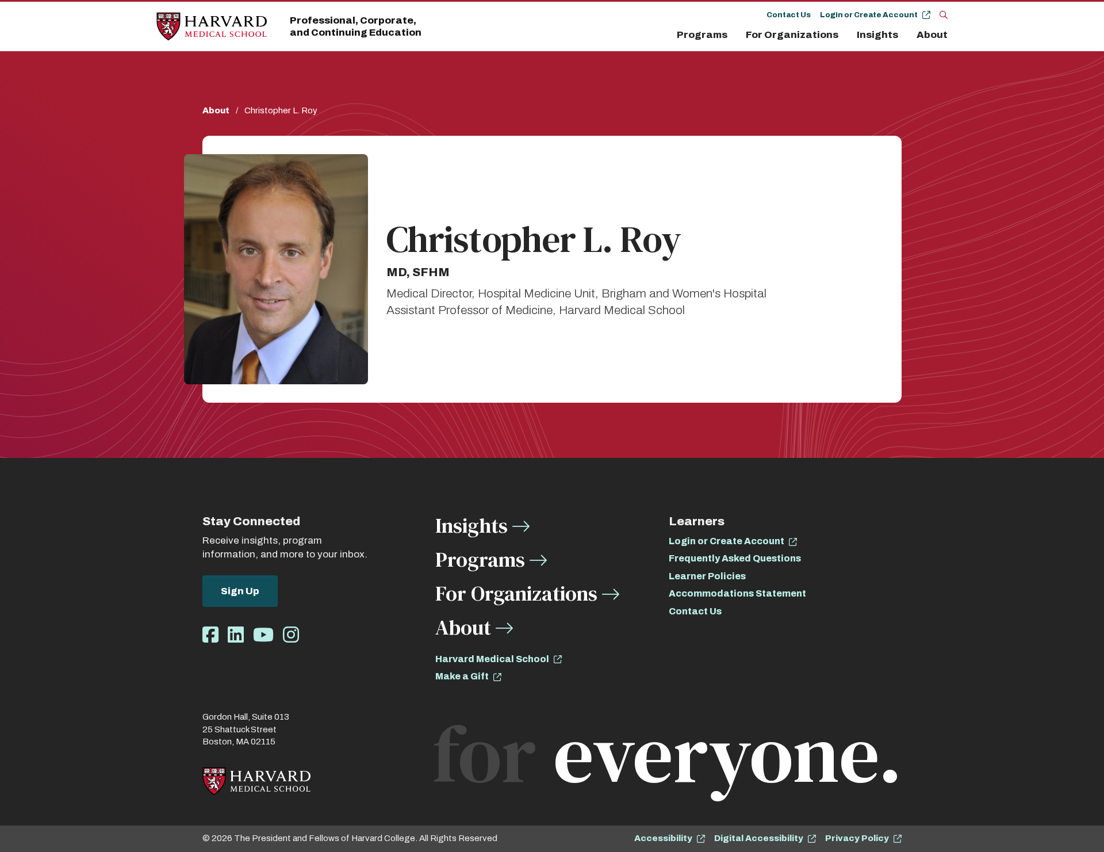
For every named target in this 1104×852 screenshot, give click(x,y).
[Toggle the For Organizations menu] (845, 35)
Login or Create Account (869, 15)
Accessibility (663, 838)
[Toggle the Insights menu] (905, 35)
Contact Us (788, 15)
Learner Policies (707, 576)
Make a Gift (462, 676)
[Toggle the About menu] (950, 35)
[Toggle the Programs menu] (734, 35)
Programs (702, 34)
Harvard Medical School (492, 659)
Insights (877, 34)
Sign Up (240, 591)
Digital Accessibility (758, 838)
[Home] (211, 26)
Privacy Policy (857, 838)
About (932, 34)
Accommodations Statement (737, 593)
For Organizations (792, 34)
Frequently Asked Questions (735, 558)
